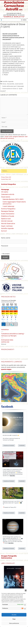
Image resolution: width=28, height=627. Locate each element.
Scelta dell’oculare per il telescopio (13, 86)
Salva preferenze (14, 623)
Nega (14, 619)
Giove (4, 84)
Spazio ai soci (6, 219)
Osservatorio (5, 197)
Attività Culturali (7, 221)
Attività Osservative (8, 223)
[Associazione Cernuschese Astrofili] (1, 20)
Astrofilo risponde (7, 81)
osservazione (19, 84)
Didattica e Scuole (7, 216)
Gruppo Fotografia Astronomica (9, 560)
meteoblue (5, 329)
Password (4, 246)
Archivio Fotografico (8, 209)
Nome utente (5, 238)
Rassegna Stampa (7, 211)
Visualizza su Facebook (9, 448)
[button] (25, 590)
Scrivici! (4, 231)
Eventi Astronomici (7, 214)
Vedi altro (12, 478)
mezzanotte (10, 84)
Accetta (14, 614)
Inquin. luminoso (7, 226)
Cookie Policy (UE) (6, 179)
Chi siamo (4, 192)
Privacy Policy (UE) (6, 177)
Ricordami (6, 254)
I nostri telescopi (8, 206)
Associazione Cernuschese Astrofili (14, 6)
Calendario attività (7, 194)
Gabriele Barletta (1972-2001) (13, 199)
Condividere (21, 448)
